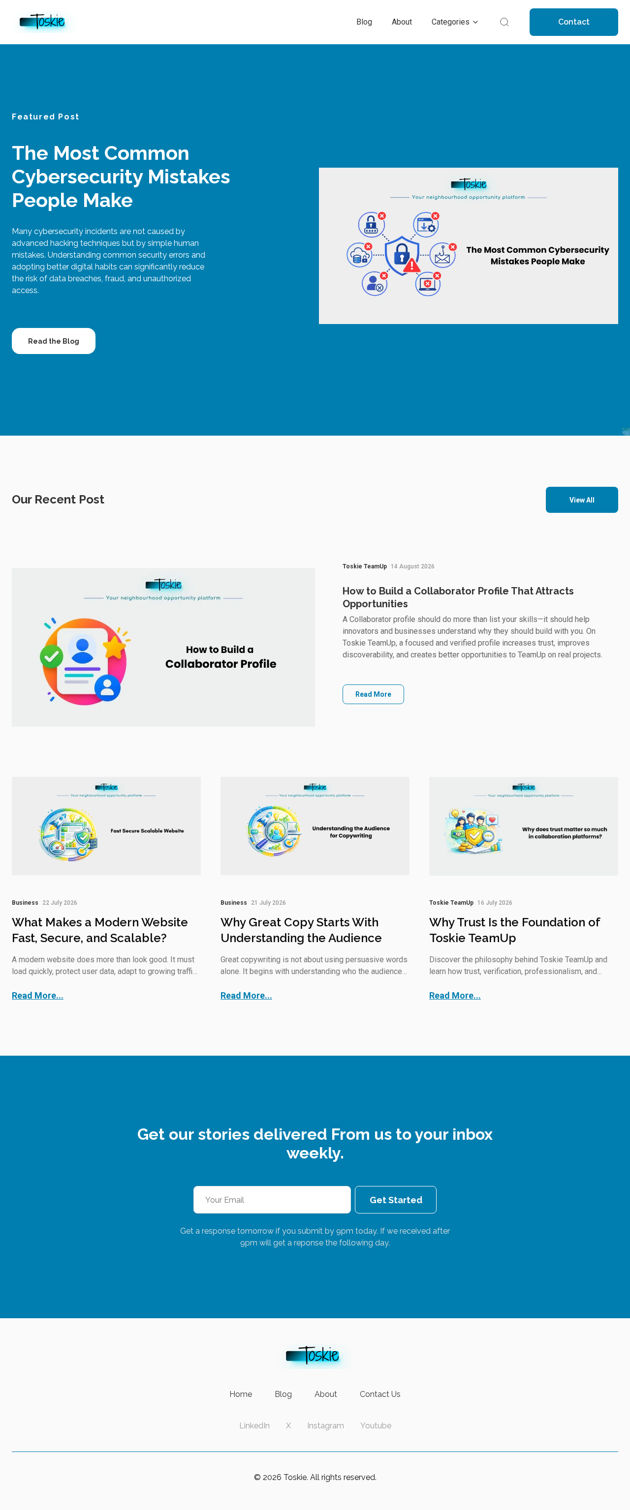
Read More (373, 694)
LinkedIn (254, 1425)
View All (582, 500)
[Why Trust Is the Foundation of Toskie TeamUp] (523, 826)
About (326, 1394)
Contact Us (380, 1394)
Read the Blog (53, 341)
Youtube (375, 1425)
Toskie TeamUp (365, 566)
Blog (283, 1394)
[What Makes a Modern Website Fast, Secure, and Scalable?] (106, 826)
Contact (574, 22)
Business (25, 902)
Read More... (37, 995)
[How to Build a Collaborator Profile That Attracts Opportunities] (163, 647)
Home (240, 1394)
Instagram (325, 1425)
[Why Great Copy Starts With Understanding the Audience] (315, 826)
